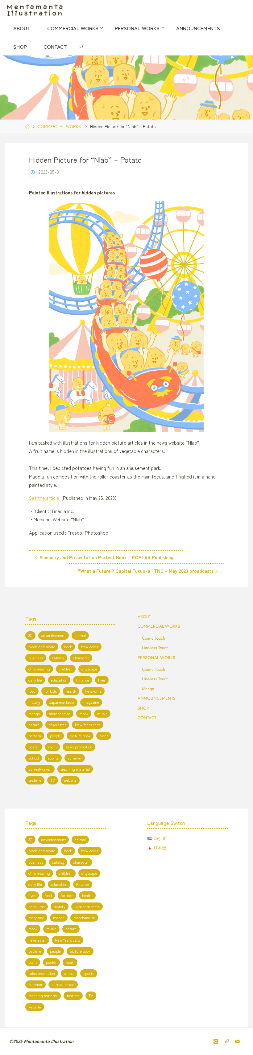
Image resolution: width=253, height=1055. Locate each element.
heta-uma (93, 691)
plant (103, 736)
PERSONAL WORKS (156, 657)
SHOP (143, 708)
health (71, 691)
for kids (50, 691)
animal (80, 635)
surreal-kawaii (40, 769)
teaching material (75, 769)
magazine (91, 702)
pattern (34, 736)
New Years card (87, 724)
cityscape (89, 669)
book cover (89, 647)
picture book (80, 736)
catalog (58, 658)
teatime (34, 780)
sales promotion (79, 747)
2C (30, 635)
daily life (35, 680)
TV (52, 780)
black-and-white (41, 647)
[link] (82, 46)
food (31, 691)
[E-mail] (237, 1041)
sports (53, 758)
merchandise (59, 713)
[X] (227, 1041)
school (33, 758)
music (102, 713)
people (55, 736)
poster (33, 747)
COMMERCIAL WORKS (59, 126)
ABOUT (144, 616)
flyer (102, 680)
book (68, 647)
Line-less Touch (155, 648)
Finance (82, 680)
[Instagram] (216, 1041)
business (35, 658)
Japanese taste (61, 702)
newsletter (57, 724)
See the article (44, 497)
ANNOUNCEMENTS (157, 698)
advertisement (53, 635)
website (70, 780)
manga (34, 713)
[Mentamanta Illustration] (34, 9)
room (52, 747)
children (66, 669)
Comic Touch (153, 638)
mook (83, 713)
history (34, 702)
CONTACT (147, 718)
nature (33, 724)
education (59, 680)
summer (75, 758)
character (81, 658)
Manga (148, 689)
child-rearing (39, 669)
